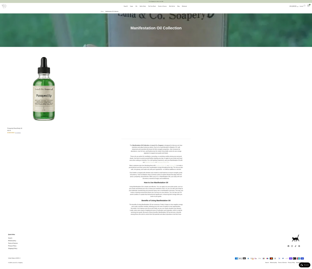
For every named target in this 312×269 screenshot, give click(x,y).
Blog (178, 6)
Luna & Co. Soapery (17, 262)
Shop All (126, 6)
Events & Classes (162, 6)
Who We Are (172, 6)
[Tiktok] (295, 246)
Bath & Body (143, 6)
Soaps (131, 6)
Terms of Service (13, 243)
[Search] (304, 5)
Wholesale (184, 6)
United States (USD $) (14, 258)
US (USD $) (292, 6)
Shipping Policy (12, 248)
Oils (136, 6)
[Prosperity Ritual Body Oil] (43, 90)
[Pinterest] (299, 246)
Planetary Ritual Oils (163, 162)
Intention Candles (150, 162)
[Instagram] (292, 246)
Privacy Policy (12, 246)
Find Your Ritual (152, 6)
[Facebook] (288, 246)
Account (301, 6)
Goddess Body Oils (161, 165)
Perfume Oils (172, 165)
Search (10, 238)
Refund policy (12, 240)
